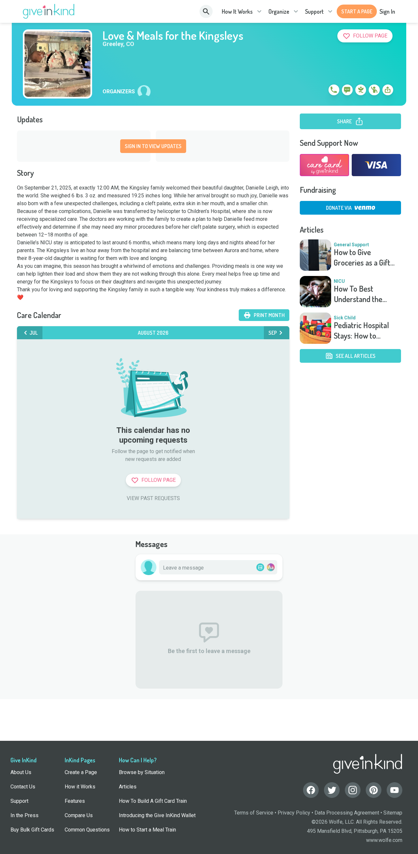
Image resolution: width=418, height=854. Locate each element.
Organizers (119, 91)
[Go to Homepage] (49, 11)
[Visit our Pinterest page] (373, 790)
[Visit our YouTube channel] (394, 790)
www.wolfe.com (384, 840)
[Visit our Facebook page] (311, 790)
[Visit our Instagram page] (353, 790)
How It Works (237, 11)
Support (314, 11)
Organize (278, 11)
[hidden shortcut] (318, 91)
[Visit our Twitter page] (332, 790)
